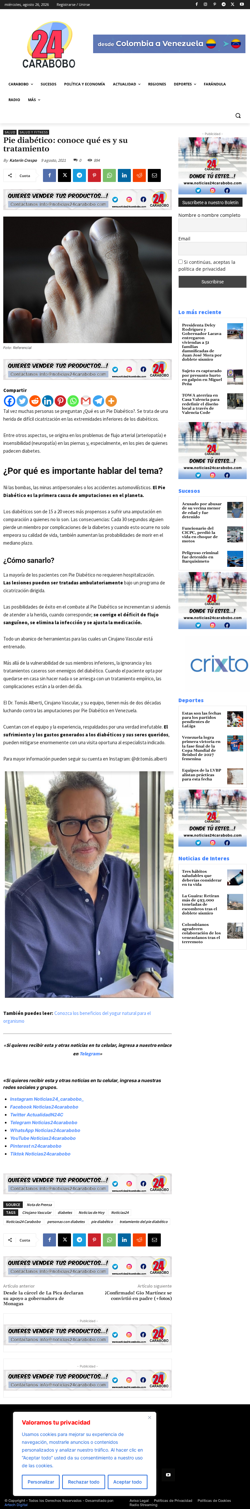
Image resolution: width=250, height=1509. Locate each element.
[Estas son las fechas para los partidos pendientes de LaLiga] (235, 719)
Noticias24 (120, 1212)
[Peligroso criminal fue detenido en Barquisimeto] (235, 559)
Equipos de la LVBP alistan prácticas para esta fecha (201, 774)
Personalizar (41, 1482)
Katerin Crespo (23, 160)
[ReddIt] (139, 175)
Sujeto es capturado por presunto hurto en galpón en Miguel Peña (202, 377)
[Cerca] (149, 1417)
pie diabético (102, 1221)
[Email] (154, 175)
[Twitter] (22, 401)
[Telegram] (224, 4)
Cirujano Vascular (36, 1212)
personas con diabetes (66, 1221)
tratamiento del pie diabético (143, 1221)
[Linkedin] (124, 175)
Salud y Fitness (34, 132)
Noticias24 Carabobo (23, 1221)
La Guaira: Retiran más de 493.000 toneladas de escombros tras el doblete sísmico (200, 905)
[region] (84, 1454)
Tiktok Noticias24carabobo (40, 1153)
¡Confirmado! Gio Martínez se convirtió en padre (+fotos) (138, 1296)
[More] (111, 401)
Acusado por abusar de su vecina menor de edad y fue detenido (202, 511)
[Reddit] (35, 401)
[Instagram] (205, 4)
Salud (10, 132)
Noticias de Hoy (91, 1212)
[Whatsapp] (73, 401)
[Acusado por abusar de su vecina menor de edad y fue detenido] (235, 510)
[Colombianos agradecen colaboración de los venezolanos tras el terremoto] (235, 931)
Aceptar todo (127, 1482)
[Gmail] (85, 401)
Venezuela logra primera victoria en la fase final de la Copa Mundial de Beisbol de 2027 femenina (201, 748)
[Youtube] (241, 4)
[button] (237, 115)
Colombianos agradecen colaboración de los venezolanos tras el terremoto (201, 933)
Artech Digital (16, 1505)
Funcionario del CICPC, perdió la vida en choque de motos (200, 535)
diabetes (65, 1212)
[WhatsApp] (109, 175)
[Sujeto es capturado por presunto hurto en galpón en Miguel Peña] (235, 377)
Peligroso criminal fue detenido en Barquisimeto (200, 557)
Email (184, 238)
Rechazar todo (83, 1482)
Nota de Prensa (39, 1204)
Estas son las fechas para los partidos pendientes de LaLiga (201, 720)
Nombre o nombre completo (209, 215)
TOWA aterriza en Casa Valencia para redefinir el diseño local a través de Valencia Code (200, 404)
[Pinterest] (214, 4)
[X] (232, 4)
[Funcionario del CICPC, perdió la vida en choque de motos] (235, 534)
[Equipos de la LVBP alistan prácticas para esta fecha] (235, 776)
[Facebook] (196, 4)
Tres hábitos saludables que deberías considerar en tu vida (202, 878)
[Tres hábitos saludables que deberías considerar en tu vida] (235, 877)
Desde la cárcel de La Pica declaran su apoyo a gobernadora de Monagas (43, 1298)
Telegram (89, 1053)
